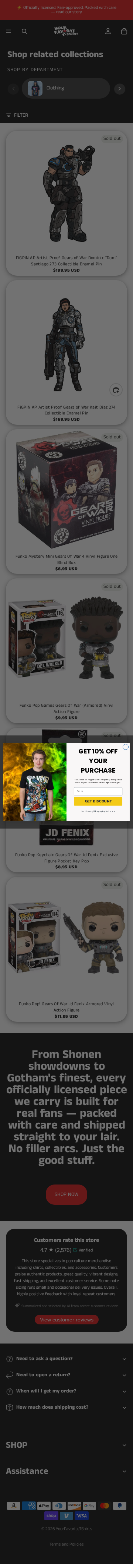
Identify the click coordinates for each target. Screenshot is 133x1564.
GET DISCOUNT (98, 801)
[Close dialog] (125, 747)
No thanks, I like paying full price (98, 811)
